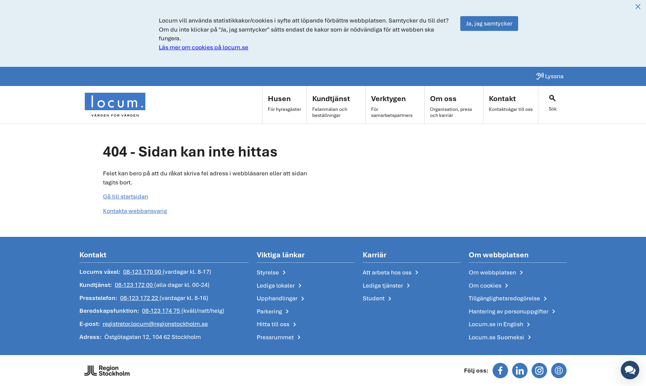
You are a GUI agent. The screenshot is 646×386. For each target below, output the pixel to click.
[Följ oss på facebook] (500, 370)
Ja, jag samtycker (489, 23)
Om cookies (490, 286)
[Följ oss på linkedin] (520, 370)
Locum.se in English (501, 324)
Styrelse (272, 273)
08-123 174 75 (161, 310)
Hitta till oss (278, 324)
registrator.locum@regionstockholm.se (155, 324)
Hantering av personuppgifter (513, 312)
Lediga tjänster (387, 286)
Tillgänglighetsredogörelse (509, 299)
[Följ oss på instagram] (539, 370)
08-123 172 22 (139, 298)
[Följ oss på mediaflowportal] (559, 370)
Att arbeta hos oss (392, 273)
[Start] (115, 105)
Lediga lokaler (280, 286)
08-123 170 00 (143, 271)
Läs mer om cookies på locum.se (203, 47)
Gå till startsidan (125, 196)
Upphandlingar (282, 299)
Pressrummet (280, 338)
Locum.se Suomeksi (501, 338)
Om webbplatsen (497, 273)
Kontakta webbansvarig (135, 211)
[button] (630, 370)
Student (378, 299)
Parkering (274, 312)
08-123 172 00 (134, 285)
